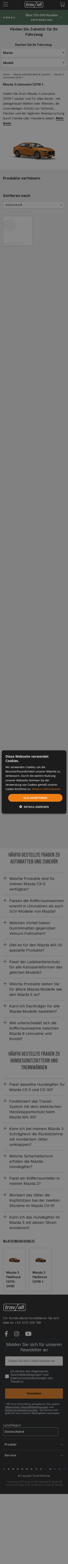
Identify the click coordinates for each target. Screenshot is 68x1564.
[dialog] (34, 782)
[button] (34, 807)
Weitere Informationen (46, 789)
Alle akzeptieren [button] (35, 797)
